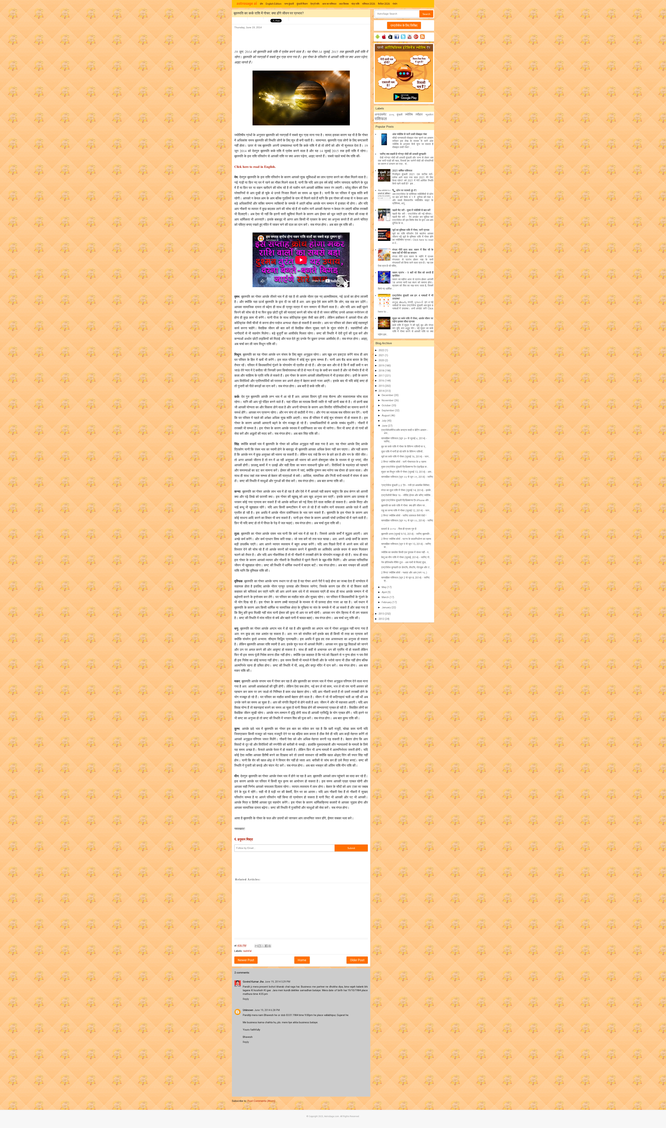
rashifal (247, 951)
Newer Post (246, 960)
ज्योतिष (409, 114)
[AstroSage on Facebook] (397, 39)
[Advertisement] (297, 37)
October (387, 405)
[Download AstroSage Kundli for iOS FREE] (384, 39)
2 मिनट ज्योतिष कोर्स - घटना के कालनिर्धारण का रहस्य (406, 539)
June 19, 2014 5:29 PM (277, 981)
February (387, 602)
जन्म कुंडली (289, 3)
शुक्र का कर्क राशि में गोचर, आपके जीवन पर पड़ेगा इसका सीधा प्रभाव (412, 320)
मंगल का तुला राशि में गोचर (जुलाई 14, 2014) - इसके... (406, 490)
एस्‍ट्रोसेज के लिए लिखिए (404, 25)
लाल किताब (344, 3)
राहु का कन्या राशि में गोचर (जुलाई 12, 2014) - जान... (406, 510)
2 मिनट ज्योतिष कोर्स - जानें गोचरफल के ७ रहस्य (403, 461)
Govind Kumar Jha (253, 981)
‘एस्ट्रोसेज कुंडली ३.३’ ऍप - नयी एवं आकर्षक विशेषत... (406, 485)
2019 (382, 365)
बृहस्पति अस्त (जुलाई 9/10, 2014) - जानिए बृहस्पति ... (406, 533)
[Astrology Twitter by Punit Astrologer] (403, 39)
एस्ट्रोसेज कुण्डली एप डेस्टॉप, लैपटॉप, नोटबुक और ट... (406, 567)
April (384, 592)
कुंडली (399, 114)
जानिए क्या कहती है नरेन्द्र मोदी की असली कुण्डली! (403, 154)
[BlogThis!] (259, 946)
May (384, 587)
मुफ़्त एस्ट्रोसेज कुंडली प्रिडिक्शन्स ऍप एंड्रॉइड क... (404, 466)
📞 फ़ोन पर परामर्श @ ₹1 (404, 190)
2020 (382, 360)
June (385, 425)
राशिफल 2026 (368, 3)
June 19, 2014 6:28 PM (267, 1010)
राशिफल (381, 118)
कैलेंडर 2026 (384, 3)
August (386, 415)
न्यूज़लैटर (429, 114)
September (388, 410)
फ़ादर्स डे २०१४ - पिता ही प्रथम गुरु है (398, 528)
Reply (246, 999)
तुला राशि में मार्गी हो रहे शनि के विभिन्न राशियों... (402, 451)
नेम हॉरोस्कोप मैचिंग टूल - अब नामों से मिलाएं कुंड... (404, 562)
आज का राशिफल (329, 3)
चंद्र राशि (355, 3)
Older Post (357, 960)
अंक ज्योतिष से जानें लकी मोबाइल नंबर (409, 134)
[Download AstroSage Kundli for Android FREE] (377, 39)
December (388, 395)
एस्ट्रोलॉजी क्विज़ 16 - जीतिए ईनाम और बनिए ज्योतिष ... (407, 495)
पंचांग (395, 3)
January (386, 607)
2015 (382, 385)
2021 (382, 355)
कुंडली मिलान (302, 3)
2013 (382, 613)
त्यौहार (419, 114)
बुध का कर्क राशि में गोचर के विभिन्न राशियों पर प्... (403, 446)
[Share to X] (263, 946)
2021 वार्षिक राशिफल (402, 170)
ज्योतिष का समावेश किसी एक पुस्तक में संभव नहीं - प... (405, 552)
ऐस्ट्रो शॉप (314, 3)
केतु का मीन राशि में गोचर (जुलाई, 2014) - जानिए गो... (406, 557)
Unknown (248, 1010)
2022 (382, 350)
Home (302, 960)
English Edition (273, 3)
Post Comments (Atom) (261, 1101)
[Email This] (256, 946)
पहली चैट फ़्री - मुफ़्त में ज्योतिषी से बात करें (411, 210)
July (384, 420)
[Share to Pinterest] (269, 946)
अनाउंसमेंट (380, 114)
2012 (382, 618)
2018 (382, 370)
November (388, 400)
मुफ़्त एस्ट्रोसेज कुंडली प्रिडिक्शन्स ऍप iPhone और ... (406, 500)
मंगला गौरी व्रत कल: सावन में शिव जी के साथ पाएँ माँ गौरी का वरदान (412, 251)
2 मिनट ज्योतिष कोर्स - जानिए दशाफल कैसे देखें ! (403, 515)
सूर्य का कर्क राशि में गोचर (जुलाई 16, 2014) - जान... (405, 456)
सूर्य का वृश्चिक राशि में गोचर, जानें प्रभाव (410, 229)
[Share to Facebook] (266, 946)
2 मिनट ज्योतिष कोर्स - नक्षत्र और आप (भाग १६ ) (404, 572)
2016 (382, 380)
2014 (382, 390)
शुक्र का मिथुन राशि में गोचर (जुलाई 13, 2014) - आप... (407, 471)
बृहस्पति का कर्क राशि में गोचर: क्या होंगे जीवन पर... (403, 505)
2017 (382, 375)
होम (261, 3)
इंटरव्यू (391, 115)
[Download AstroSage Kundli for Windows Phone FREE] (390, 39)
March (386, 597)
